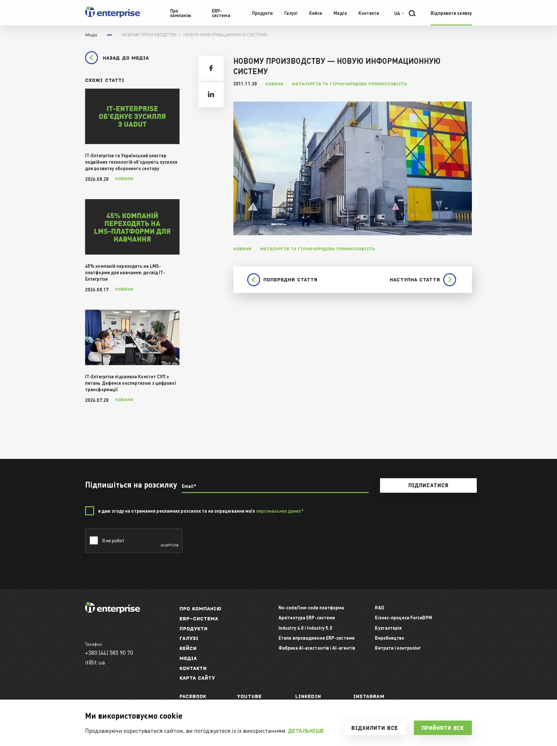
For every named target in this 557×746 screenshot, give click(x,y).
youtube (249, 696)
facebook (193, 696)
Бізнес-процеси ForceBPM (403, 617)
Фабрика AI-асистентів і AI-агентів (316, 648)
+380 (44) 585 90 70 (109, 652)
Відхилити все (374, 728)
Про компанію (200, 608)
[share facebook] (211, 68)
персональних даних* (280, 511)
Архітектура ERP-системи (306, 617)
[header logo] (112, 16)
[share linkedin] (211, 94)
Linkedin (308, 696)
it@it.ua (95, 662)
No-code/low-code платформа (311, 607)
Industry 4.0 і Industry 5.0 (305, 628)
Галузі (189, 638)
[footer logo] (112, 611)
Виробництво (389, 638)
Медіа (188, 658)
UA (397, 12)
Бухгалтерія (388, 628)
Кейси (188, 648)
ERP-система (199, 618)
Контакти (193, 668)
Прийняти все (443, 728)
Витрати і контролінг (398, 648)
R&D (379, 607)
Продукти (194, 628)
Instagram (369, 696)
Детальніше (306, 731)
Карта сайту (197, 678)
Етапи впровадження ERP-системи (316, 638)
